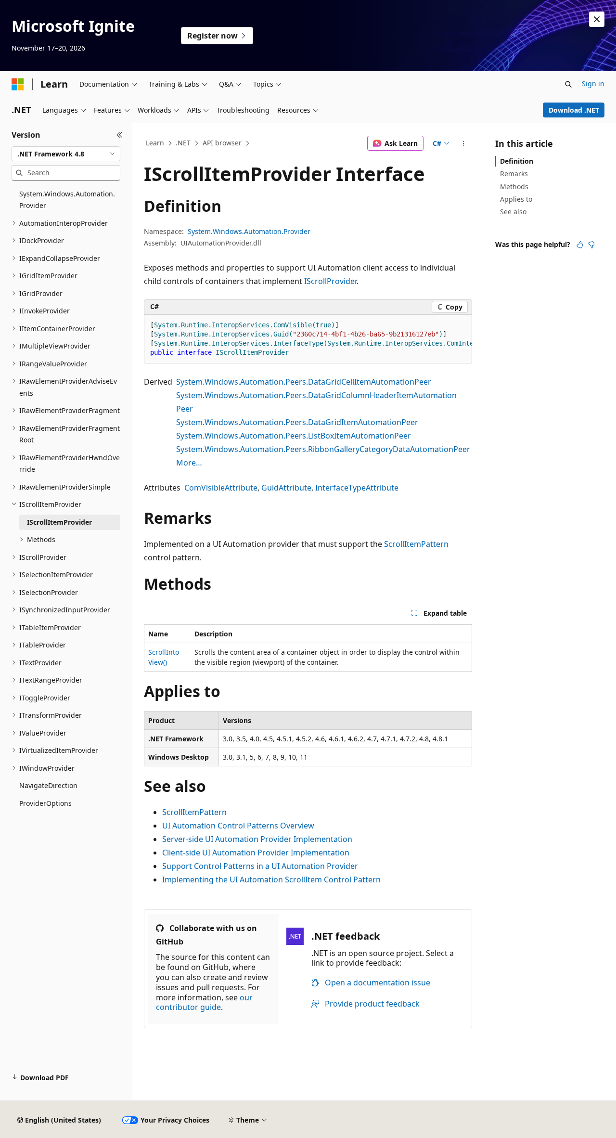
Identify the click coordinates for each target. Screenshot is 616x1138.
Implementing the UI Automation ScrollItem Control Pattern (271, 879)
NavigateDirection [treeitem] (48, 785)
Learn (155, 142)
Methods (514, 186)
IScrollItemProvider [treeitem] (59, 522)
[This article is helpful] (580, 244)
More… (189, 462)
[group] (308, 339)
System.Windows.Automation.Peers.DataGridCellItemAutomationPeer (303, 381)
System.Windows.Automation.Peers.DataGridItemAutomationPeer (297, 422)
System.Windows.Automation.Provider (249, 231)
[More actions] (463, 143)
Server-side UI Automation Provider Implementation (257, 839)
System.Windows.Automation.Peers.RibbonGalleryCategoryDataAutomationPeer (323, 449)
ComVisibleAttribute (220, 487)
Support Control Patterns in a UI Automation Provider (260, 866)
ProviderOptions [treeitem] (45, 803)
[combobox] (66, 154)
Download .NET (574, 110)
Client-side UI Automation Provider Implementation (255, 852)
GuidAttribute (286, 487)
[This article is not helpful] (591, 244)
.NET (183, 142)
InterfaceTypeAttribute (356, 487)
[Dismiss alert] (596, 19)
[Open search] (568, 84)
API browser (222, 142)
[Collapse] (119, 134)
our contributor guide (204, 1002)
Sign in (593, 83)
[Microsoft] (18, 84)
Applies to (516, 199)
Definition (516, 161)
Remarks (514, 173)
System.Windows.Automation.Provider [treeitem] (67, 199)
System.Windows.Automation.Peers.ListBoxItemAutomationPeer (293, 435)
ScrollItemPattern (416, 544)
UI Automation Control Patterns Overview (238, 825)
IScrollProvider (330, 281)
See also (513, 211)
